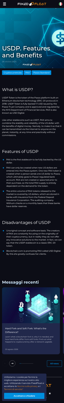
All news (54, 363)
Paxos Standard (41, 72)
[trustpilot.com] (49, 393)
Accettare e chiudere (24, 396)
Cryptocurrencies (13, 72)
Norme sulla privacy (27, 386)
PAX (27, 72)
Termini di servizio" (13, 389)
